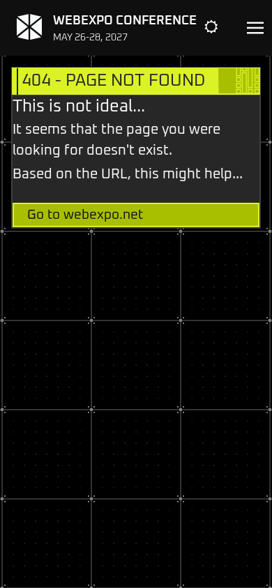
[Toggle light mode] (222, 27)
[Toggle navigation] (255, 28)
